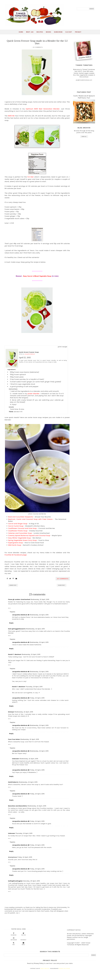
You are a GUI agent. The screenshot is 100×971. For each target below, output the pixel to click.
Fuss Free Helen (14, 739)
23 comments (38, 47)
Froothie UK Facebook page (16, 555)
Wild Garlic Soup (14, 545)
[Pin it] (13, 578)
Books (48, 32)
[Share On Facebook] (7, 578)
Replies (12, 612)
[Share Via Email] (16, 578)
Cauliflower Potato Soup (17, 531)
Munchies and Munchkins (17, 806)
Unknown (15, 759)
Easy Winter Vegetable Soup (19, 538)
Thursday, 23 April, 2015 (34, 687)
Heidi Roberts (13, 782)
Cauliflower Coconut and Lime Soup (22, 528)
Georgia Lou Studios (64, 968)
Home (21, 32)
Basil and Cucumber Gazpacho (20, 517)
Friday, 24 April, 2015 (37, 698)
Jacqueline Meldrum (29, 354)
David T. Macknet (14, 654)
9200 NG (11, 116)
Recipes (40, 32)
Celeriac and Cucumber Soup (20, 533)
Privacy (78, 32)
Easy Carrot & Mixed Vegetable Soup (37, 276)
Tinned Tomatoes (44, 968)
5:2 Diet (69, 32)
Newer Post (13, 585)
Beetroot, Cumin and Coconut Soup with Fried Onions (30, 519)
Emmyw (11, 712)
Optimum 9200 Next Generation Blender (43, 109)
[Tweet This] (10, 578)
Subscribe (58, 32)
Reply (9, 608)
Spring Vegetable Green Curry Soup (22, 540)
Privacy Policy (39, 963)
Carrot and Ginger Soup (17, 524)
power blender (34, 394)
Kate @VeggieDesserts (17, 629)
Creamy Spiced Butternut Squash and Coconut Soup (29, 535)
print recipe (62, 347)
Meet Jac (30, 32)
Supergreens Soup (15, 543)
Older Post (61, 585)
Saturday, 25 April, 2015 (31, 881)
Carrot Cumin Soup (15, 526)
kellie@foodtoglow (15, 881)
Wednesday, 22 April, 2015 (40, 599)
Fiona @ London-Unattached (19, 599)
